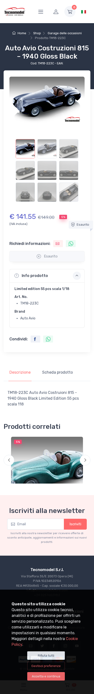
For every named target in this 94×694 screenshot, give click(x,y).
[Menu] (40, 11)
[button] (47, 275)
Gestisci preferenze (46, 666)
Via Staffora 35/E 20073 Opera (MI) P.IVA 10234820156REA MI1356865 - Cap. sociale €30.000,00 (47, 580)
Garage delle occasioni (65, 33)
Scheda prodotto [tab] (57, 372)
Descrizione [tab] (20, 372)
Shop (37, 33)
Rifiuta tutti (46, 655)
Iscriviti (75, 524)
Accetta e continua (46, 676)
